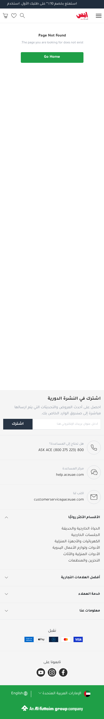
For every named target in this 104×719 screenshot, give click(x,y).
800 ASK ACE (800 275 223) (61, 450)
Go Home (52, 57)
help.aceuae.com (70, 475)
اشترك (18, 424)
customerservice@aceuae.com (59, 500)
